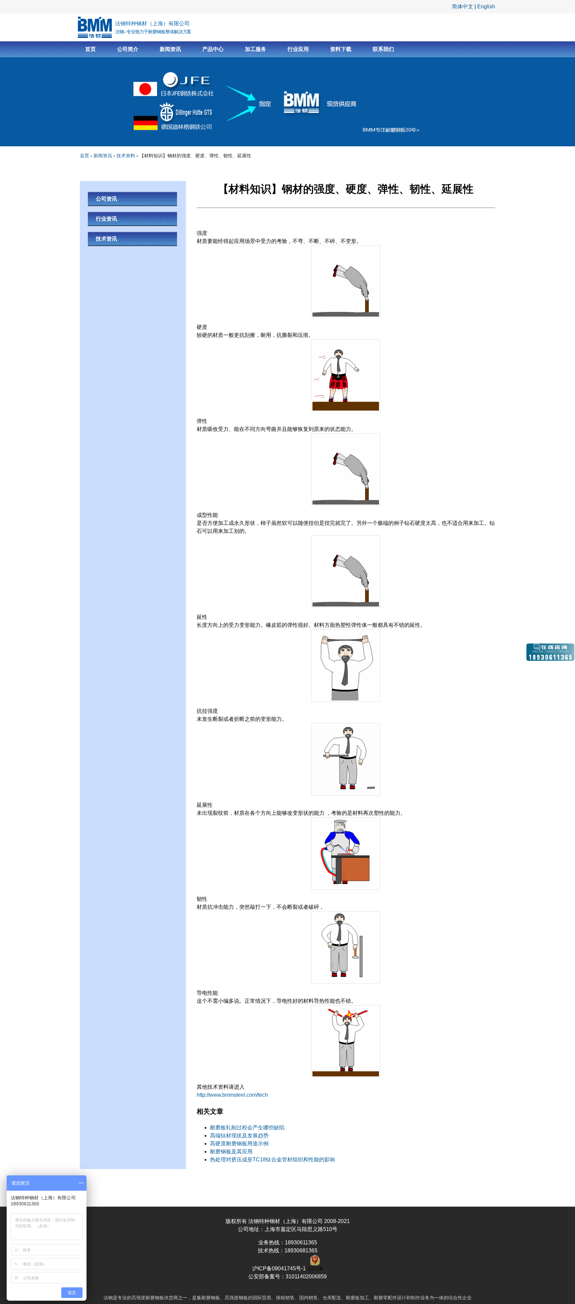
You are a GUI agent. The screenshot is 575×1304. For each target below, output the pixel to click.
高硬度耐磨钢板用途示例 (239, 1143)
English (486, 6)
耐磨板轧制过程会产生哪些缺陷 (247, 1127)
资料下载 (340, 49)
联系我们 (383, 49)
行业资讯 (106, 219)
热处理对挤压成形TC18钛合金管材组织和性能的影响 (272, 1159)
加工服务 (255, 49)
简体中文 (462, 6)
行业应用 (298, 49)
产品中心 (213, 49)
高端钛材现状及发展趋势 (239, 1135)
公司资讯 (106, 199)
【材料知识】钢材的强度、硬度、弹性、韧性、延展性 (195, 155)
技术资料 (125, 155)
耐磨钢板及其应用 (231, 1151)
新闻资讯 (170, 49)
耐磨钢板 (154, 1297)
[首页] (95, 27)
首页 (90, 49)
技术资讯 (106, 239)
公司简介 (127, 49)
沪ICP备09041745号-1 (279, 1268)
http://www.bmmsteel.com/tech (232, 1095)
